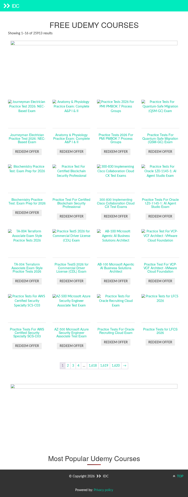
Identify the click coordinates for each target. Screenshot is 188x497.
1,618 (93, 365)
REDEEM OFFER (27, 151)
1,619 (104, 365)
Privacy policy (103, 490)
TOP (179, 476)
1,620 (116, 365)
